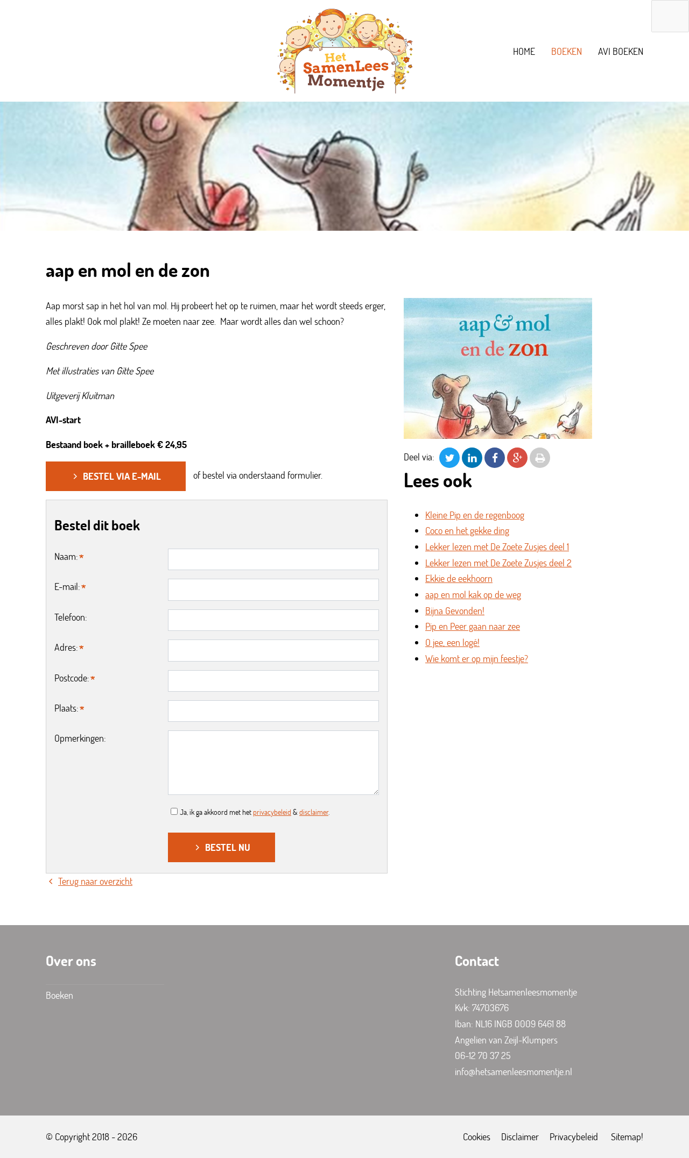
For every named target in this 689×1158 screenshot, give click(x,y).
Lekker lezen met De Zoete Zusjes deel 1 (497, 546)
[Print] (540, 456)
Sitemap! (627, 1136)
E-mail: (67, 586)
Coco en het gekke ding (467, 530)
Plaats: (66, 707)
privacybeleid (272, 812)
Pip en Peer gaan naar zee (472, 626)
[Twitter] (449, 456)
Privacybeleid (574, 1136)
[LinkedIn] (472, 456)
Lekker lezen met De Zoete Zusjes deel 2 (498, 562)
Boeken (566, 51)
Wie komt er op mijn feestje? (476, 658)
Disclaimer (520, 1136)
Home (524, 51)
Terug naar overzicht (95, 881)
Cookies (476, 1136)
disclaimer (313, 812)
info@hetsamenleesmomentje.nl (513, 1071)
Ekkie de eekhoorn (459, 578)
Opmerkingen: (80, 737)
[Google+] (517, 456)
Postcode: (71, 677)
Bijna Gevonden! (454, 610)
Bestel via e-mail (122, 476)
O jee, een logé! (452, 642)
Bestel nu (227, 847)
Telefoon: (70, 616)
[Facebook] (494, 456)
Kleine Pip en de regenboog (474, 514)
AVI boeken (620, 51)
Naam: (66, 556)
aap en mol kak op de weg (473, 594)
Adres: (66, 647)
